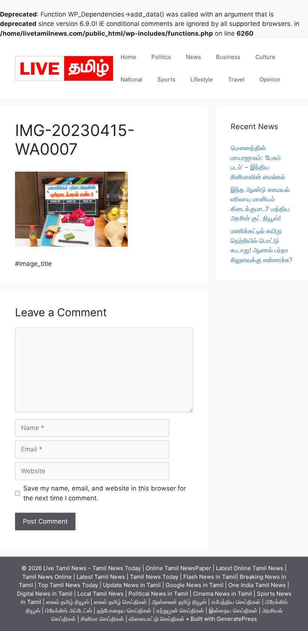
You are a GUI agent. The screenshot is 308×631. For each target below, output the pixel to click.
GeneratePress (237, 618)
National (131, 79)
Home (128, 56)
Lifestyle (201, 79)
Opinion (270, 79)
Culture (265, 56)
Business (228, 56)
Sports (166, 79)
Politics (161, 56)
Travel (236, 79)
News (193, 56)
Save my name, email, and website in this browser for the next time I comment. (104, 493)
